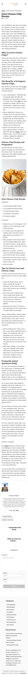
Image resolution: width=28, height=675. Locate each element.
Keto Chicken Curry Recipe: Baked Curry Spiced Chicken (14, 635)
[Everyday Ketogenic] (13, 4)
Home (3, 10)
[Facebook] (10, 510)
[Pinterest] (17, 510)
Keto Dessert (10, 609)
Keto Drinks (10, 612)
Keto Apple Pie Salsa (12, 645)
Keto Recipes (4, 519)
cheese (17, 132)
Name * (5, 573)
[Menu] (2, 4)
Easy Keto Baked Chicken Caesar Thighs (13, 641)
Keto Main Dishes (11, 614)
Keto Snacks (10, 519)
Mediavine (23, 673)
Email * (5, 579)
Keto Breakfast (11, 607)
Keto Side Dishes (11, 622)
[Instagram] (14, 510)
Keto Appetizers (11, 604)
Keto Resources (11, 619)
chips (24, 86)
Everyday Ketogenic (7, 516)
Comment (4, 555)
